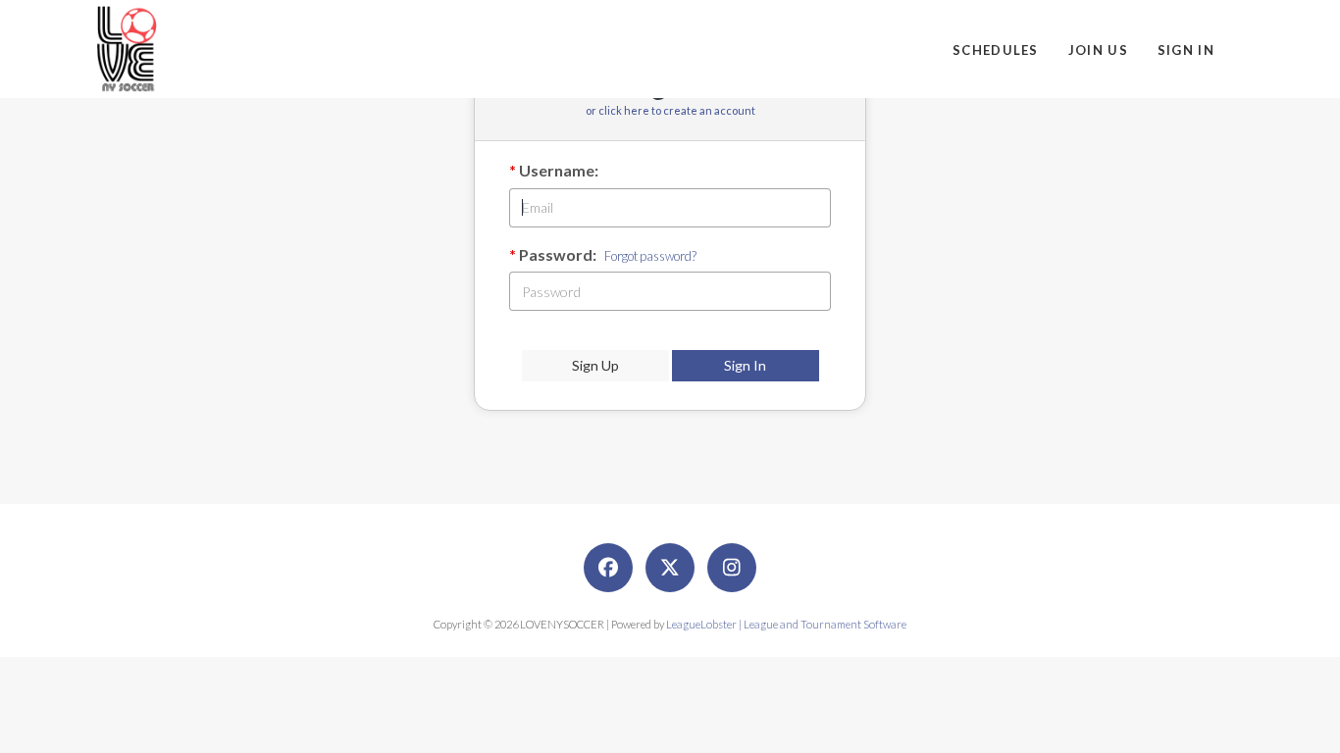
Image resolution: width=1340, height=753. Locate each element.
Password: (557, 254)
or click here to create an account (670, 110)
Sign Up (595, 365)
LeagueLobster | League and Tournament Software (786, 624)
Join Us (1098, 50)
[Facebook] (608, 567)
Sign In (1186, 50)
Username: (558, 170)
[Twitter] (670, 567)
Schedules (996, 50)
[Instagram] (731, 567)
